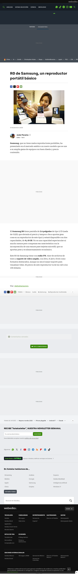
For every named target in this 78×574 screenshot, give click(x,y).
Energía (31, 479)
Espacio (56, 475)
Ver (40, 346)
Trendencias (8, 537)
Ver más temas (10, 492)
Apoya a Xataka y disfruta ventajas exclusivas (37, 458)
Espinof (35, 521)
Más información (12, 572)
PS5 (66, 59)
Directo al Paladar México (52, 556)
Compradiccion (9, 543)
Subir (68, 509)
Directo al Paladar (52, 518)
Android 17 (52, 420)
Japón (60, 59)
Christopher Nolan (30, 59)
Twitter (74, 7)
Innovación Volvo (42, 27)
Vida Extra (22, 521)
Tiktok (60, 7)
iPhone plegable (41, 420)
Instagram (67, 7)
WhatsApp (56, 7)
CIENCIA (33, 7)
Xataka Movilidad (59, 479)
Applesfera (8, 524)
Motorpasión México (65, 556)
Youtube (71, 7)
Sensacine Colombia (36, 559)
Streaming (8, 475)
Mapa (40, 59)
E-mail (21, 86)
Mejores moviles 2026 (26, 420)
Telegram (63, 7)
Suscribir (37, 434)
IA (13, 59)
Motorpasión (65, 518)
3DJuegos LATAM (24, 556)
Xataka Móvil (9, 521)
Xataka (7, 518)
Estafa (19, 59)
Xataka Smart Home (11, 527)
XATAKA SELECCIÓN (21, 7)
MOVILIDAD (42, 7)
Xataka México (9, 556)
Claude (61, 420)
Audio (34, 292)
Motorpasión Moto (66, 521)
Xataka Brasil (9, 558)
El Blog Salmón (23, 537)
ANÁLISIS (9, 7)
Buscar (71, 500)
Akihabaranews (21, 286)
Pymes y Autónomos (22, 541)
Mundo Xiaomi (9, 529)
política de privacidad (31, 438)
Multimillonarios (50, 59)
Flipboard (18, 86)
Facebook (11, 86)
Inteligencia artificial (60, 483)
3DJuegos (22, 518)
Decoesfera (8, 540)
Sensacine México (38, 556)
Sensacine (36, 518)
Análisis (31, 475)
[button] (23, 135)
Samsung (43, 292)
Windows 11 (57, 487)
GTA (72, 59)
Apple (7, 483)
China (8, 59)
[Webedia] (73, 1)
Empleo (31, 487)
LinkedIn (45, 449)
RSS (37, 449)
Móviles (7, 479)
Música (27, 292)
